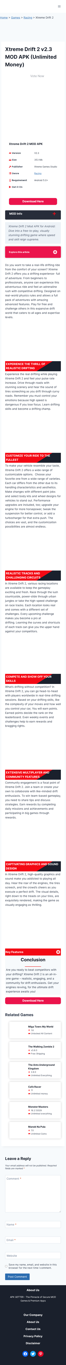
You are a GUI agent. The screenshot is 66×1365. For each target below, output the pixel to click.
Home (4, 17)
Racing (28, 17)
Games (15, 17)
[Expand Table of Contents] (55, 252)
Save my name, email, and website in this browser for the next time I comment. (33, 1266)
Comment (14, 1178)
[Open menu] (59, 6)
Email (11, 1240)
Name (11, 1224)
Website (12, 1255)
